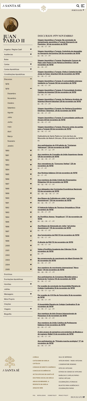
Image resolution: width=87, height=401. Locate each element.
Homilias (7, 284)
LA (50, 150)
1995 (7, 222)
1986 (7, 179)
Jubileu (7, 289)
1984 (7, 169)
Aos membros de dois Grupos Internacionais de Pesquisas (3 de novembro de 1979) (57, 314)
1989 (7, 193)
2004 (7, 265)
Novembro (12, 98)
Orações (7, 304)
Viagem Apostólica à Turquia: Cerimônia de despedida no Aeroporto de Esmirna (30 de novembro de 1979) (60, 52)
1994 (7, 217)
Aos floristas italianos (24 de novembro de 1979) (57, 173)
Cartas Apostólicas (11, 69)
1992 (7, 208)
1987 (7, 184)
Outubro (11, 103)
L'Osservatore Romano (67, 364)
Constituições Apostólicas (14, 74)
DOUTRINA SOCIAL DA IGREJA (43, 378)
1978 (7, 84)
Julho (10, 117)
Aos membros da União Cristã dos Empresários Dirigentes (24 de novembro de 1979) (57, 181)
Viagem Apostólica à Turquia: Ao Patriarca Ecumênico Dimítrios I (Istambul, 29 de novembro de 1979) (60, 109)
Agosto (10, 112)
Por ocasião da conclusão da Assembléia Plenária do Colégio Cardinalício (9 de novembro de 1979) (59, 287)
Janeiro (10, 146)
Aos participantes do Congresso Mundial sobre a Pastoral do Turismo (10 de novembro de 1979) (58, 278)
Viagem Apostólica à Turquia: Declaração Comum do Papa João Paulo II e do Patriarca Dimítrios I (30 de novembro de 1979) (59, 62)
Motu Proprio (9, 299)
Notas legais (41, 395)
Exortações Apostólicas (13, 279)
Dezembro (12, 93)
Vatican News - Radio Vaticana (70, 360)
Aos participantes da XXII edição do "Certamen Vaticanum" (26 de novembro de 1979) (57, 146)
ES (38, 47)
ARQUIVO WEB (38, 388)
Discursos (8, 79)
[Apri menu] (82, 6)
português (77, 10)
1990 (7, 198)
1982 (7, 160)
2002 (7, 255)
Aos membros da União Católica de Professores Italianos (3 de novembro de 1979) (57, 324)
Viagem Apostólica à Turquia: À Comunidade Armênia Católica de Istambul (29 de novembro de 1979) (60, 91)
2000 (7, 246)
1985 (7, 174)
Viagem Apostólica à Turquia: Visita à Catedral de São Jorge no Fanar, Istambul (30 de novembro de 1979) (59, 73)
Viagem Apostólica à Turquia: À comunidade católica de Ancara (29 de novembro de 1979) (60, 119)
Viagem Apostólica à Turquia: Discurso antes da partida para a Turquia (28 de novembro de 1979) (60, 128)
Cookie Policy (52, 395)
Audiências (8, 54)
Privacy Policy (63, 395)
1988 (7, 189)
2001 (7, 250)
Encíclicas (8, 274)
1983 (7, 165)
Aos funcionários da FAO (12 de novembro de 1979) (58, 235)
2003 (7, 260)
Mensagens (8, 294)
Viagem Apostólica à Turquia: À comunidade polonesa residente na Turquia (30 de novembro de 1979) (60, 82)
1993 (7, 212)
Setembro (11, 108)
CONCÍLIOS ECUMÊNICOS (42, 371)
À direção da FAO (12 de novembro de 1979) (55, 242)
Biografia (78, 397)
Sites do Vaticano (65, 368)
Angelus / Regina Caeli (13, 49)
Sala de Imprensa (65, 357)
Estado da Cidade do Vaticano (70, 372)
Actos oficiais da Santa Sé (43, 374)
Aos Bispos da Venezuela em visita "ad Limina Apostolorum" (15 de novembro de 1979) (56, 227)
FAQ (34, 395)
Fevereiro (11, 141)
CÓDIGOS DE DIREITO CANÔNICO (44, 367)
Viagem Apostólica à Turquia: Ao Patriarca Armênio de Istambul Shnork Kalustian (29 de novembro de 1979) (60, 100)
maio (9, 127)
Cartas (6, 64)
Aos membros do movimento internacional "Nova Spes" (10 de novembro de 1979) (58, 269)
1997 (7, 231)
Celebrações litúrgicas (68, 382)
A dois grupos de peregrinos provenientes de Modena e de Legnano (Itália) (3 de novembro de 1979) (60, 333)
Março (10, 136)
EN (43, 194)
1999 (7, 241)
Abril (9, 131)
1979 (7, 89)
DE (39, 159)
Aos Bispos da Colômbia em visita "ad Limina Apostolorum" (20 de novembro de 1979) (56, 199)
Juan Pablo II (14, 38)
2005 (7, 269)
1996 (7, 227)
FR (42, 47)
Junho (10, 122)
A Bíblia (36, 357)
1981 (7, 155)
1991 (7, 203)
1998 (7, 236)
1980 (7, 150)
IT (46, 47)
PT (50, 47)
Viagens (7, 309)
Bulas (6, 59)
